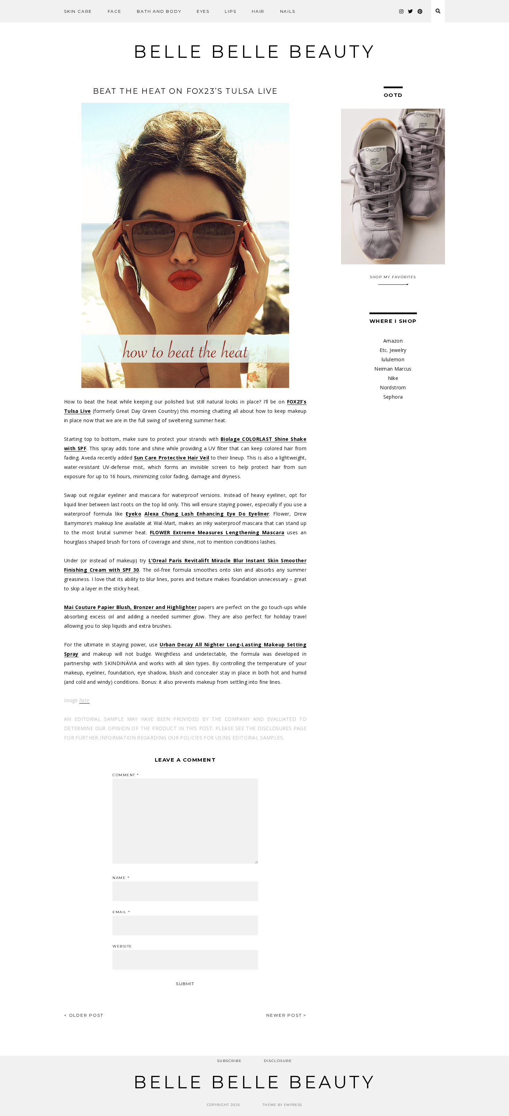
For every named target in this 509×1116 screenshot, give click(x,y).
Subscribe (229, 1061)
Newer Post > (286, 1015)
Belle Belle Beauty (254, 51)
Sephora (393, 396)
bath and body (159, 11)
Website (122, 946)
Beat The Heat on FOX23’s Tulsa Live (185, 91)
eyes (203, 11)
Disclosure (278, 1061)
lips (230, 11)
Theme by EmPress (282, 1105)
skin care (78, 11)
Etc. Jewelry (392, 350)
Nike (393, 378)
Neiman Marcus (393, 368)
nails (287, 11)
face (115, 11)
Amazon (393, 340)
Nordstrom (393, 387)
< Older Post (84, 1015)
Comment (126, 775)
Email (122, 912)
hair (258, 11)
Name (121, 878)
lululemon (393, 359)
